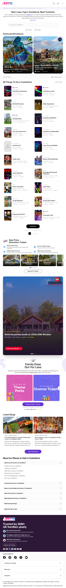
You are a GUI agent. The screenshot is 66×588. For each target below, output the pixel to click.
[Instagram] (21, 557)
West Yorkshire (13, 8)
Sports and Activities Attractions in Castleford (18, 488)
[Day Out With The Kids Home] (7, 3)
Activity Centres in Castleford (12, 466)
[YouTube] (26, 557)
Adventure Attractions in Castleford (15, 462)
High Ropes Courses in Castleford (13, 471)
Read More (33, 20)
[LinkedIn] (10, 557)
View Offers (37, 29)
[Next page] (36, 233)
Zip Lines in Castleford (10, 478)
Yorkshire (5, 8)
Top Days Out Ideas (10, 563)
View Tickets (28, 29)
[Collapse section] (60, 463)
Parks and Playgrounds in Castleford (14, 475)
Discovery (7, 569)
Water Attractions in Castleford (13, 493)
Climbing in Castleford (10, 468)
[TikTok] (15, 557)
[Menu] (63, 3)
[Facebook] (4, 557)
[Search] (54, 3)
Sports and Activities (30, 8)
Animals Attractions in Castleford (14, 483)
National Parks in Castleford (12, 473)
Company (7, 575)
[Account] (58, 3)
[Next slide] (59, 388)
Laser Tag (39, 8)
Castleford (20, 8)
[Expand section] (60, 483)
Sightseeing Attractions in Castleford (15, 498)
